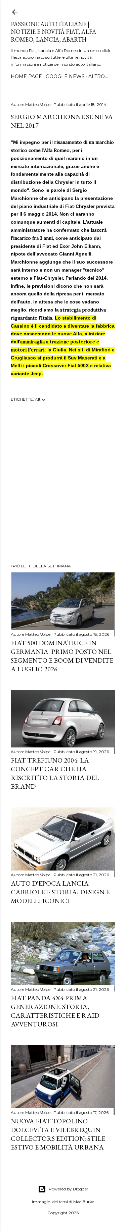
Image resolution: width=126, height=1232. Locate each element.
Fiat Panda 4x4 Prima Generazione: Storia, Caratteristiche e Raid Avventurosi (55, 1011)
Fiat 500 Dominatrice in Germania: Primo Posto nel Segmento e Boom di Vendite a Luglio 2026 (62, 655)
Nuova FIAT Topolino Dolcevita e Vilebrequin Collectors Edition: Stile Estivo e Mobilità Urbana (58, 1134)
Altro (40, 399)
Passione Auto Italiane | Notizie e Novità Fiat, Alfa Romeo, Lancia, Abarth (53, 31)
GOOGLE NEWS (65, 76)
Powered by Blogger (68, 1188)
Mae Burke (83, 1201)
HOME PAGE (26, 76)
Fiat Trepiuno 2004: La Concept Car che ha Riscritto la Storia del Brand (55, 773)
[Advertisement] (63, 484)
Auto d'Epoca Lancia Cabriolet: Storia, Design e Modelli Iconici (60, 892)
